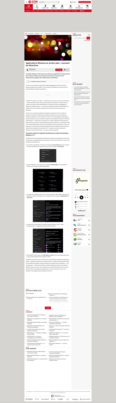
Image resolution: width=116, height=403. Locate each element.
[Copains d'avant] (60, 399)
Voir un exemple (87, 40)
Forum (87, 7)
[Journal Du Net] (37, 399)
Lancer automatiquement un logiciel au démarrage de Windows (36, 315)
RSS (82, 391)
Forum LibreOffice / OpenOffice (57, 305)
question (85, 2)
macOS (37, 10)
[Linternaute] (45, 399)
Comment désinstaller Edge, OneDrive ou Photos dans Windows (36, 340)
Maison (62, 7)
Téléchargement (79, 7)
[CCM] (33, 2)
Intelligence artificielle (49, 10)
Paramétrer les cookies (69, 391)
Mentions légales (87, 391)
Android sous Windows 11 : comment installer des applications (58, 323)
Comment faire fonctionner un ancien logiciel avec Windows (36, 330)
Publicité (44, 391)
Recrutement (53, 391)
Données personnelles (60, 391)
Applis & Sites (45, 7)
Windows (33, 10)
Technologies (74, 10)
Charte (79, 391)
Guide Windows (48, 33)
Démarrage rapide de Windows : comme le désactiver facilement (59, 356)
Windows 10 (53, 85)
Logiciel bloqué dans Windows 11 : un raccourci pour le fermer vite (36, 344)
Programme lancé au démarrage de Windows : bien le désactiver (57, 316)
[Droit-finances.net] (53, 399)
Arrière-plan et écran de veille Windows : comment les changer (36, 352)
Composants (68, 10)
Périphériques (62, 10)
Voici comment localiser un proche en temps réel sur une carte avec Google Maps (81, 98)
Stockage (56, 10)
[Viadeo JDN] (67, 399)
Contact (48, 391)
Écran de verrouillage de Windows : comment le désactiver (57, 352)
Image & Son (54, 7)
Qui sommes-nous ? (29, 391)
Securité (70, 7)
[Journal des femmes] (29, 399)
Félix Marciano (32, 69)
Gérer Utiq (76, 391)
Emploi (83, 10)
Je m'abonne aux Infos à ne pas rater (38, 81)
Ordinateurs (28, 10)
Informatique (31, 33)
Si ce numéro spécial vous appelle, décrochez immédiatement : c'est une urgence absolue (81, 88)
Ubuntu (42, 10)
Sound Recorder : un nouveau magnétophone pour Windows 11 (35, 337)
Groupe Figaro (53, 392)
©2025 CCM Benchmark (61, 392)
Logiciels (54, 33)
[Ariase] (75, 399)
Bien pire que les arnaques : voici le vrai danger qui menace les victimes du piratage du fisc (82, 93)
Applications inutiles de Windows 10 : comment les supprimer (36, 326)
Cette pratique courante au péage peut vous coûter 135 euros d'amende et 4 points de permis (82, 103)
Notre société (40, 391)
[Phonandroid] (85, 399)
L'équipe (35, 391)
